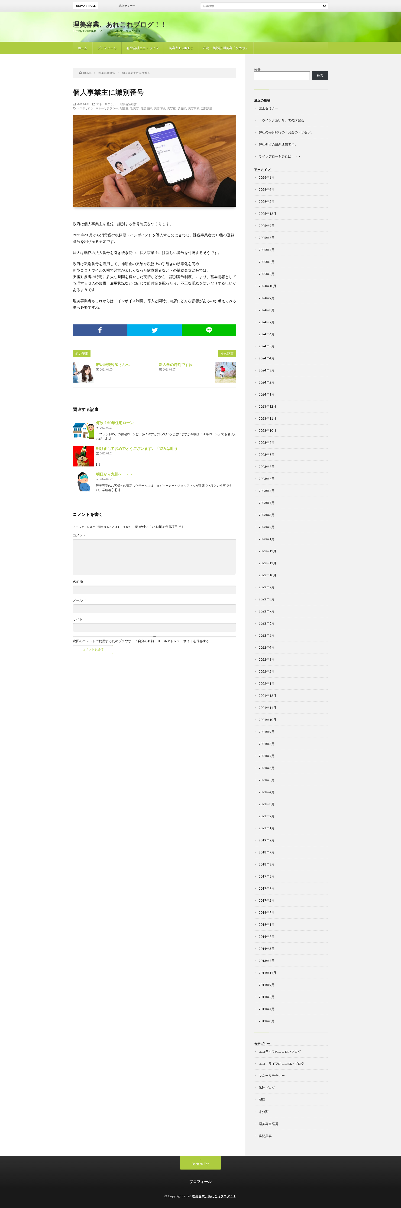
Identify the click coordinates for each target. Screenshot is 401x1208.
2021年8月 (267, 744)
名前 (78, 581)
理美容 (134, 108)
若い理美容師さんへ (112, 364)
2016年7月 (267, 912)
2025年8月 (267, 238)
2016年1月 (267, 924)
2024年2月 (267, 382)
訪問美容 (207, 108)
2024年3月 (267, 370)
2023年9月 (267, 442)
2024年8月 (267, 310)
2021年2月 (267, 816)
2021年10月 (267, 720)
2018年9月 (267, 852)
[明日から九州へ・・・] (83, 481)
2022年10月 (267, 575)
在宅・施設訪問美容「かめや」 (226, 48)
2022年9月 (267, 587)
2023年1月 (267, 539)
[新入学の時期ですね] (225, 372)
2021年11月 (267, 708)
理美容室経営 (128, 104)
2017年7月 (267, 888)
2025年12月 (267, 214)
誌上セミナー (268, 108)
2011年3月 (267, 1021)
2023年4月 (267, 503)
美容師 (182, 108)
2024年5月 (267, 346)
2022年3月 (267, 659)
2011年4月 (267, 1009)
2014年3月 (267, 949)
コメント (79, 535)
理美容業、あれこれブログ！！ (120, 24)
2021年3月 (267, 804)
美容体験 (159, 108)
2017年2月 (267, 900)
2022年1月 (267, 683)
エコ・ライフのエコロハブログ (281, 1063)
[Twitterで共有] (154, 330)
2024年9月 (267, 298)
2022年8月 (267, 599)
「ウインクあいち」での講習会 (281, 120)
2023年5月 (267, 491)
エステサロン (85, 108)
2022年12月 (267, 551)
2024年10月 (267, 286)
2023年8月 (267, 455)
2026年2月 (267, 201)
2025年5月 (267, 274)
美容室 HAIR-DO (181, 48)
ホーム (82, 48)
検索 (257, 70)
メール (80, 600)
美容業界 (193, 108)
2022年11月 (267, 563)
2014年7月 (267, 936)
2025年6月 (267, 262)
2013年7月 (267, 961)
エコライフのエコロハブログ (280, 1051)
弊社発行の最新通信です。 (278, 144)
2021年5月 (267, 780)
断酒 (262, 1100)
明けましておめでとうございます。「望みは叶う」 (138, 448)
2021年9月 (267, 732)
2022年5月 (267, 635)
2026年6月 (267, 177)
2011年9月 (267, 985)
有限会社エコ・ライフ (142, 48)
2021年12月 (267, 696)
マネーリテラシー (107, 104)
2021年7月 (267, 756)
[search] (324, 5)
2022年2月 (267, 671)
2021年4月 (267, 792)
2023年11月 (267, 418)
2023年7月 (267, 467)
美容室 (171, 108)
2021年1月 (267, 828)
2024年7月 (267, 322)
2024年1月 (267, 394)
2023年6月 (267, 479)
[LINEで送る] (209, 330)
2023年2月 (267, 527)
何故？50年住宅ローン (115, 422)
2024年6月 (267, 334)
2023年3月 (267, 515)
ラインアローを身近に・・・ (280, 156)
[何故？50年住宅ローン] (83, 430)
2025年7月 (267, 250)
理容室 (124, 108)
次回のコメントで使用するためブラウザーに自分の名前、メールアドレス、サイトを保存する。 (143, 641)
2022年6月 (267, 623)
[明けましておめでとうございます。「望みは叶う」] (83, 456)
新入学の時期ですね (175, 364)
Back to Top (200, 1164)
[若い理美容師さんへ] (83, 372)
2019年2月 (267, 840)
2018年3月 (267, 864)
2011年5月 (267, 997)
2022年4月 (267, 647)
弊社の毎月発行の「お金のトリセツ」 (286, 132)
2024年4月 (267, 358)
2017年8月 (267, 876)
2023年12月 (267, 406)
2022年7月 (267, 611)
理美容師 (146, 108)
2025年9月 (267, 226)
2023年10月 (267, 430)
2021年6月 (267, 768)
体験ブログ (267, 1088)
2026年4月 (267, 189)
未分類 (263, 1112)
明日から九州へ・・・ (114, 474)
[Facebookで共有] (100, 330)
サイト (78, 619)
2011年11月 (267, 973)
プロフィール (107, 48)
